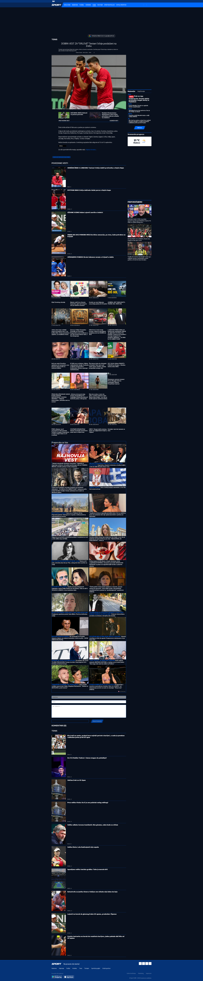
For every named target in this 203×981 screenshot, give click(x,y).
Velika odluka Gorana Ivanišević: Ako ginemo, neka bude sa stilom (92, 825)
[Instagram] (143, 963)
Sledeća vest (114, 120)
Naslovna (67, 5)
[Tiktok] (150, 963)
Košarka (88, 5)
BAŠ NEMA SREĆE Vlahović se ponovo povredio (79, 113)
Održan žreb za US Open (76, 780)
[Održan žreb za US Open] (59, 789)
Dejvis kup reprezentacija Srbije (61, 157)
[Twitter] (146, 963)
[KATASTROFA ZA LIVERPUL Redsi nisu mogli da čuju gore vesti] (139, 230)
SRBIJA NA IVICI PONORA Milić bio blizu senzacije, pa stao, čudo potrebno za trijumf (96, 235)
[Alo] (53, 1)
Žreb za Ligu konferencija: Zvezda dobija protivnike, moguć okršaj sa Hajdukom (139, 99)
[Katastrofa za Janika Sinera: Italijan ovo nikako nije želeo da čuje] (59, 901)
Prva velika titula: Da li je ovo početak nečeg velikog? (87, 802)
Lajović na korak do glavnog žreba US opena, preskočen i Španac (92, 914)
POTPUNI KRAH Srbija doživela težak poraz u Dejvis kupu (89, 190)
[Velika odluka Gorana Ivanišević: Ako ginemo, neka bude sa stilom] (59, 834)
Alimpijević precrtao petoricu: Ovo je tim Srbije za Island (139, 111)
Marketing (141, 973)
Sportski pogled (109, 5)
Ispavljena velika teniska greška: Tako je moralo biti (87, 869)
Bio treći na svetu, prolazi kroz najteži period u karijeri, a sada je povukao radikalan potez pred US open (95, 736)
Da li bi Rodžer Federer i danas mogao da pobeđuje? (87, 758)
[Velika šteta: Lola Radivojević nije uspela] (59, 856)
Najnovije (75, 5)
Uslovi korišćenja (131, 973)
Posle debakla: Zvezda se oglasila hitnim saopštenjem (138, 106)
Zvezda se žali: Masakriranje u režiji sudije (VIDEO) (139, 116)
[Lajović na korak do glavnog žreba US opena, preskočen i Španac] (59, 923)
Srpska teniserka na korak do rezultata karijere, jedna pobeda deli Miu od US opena (95, 937)
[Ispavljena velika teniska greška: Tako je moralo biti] (59, 879)
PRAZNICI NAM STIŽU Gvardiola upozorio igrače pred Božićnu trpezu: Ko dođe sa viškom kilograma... (139, 220)
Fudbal (81, 5)
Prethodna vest (64, 120)
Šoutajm (100, 5)
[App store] (68, 977)
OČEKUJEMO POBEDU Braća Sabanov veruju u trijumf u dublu (90, 257)
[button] (96, 52)
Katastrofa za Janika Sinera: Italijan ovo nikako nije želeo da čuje (92, 892)
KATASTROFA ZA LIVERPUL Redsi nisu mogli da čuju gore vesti (139, 239)
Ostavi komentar (97, 721)
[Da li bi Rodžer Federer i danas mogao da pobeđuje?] (59, 767)
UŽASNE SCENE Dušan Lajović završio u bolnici (85, 212)
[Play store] (57, 977)
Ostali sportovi (121, 5)
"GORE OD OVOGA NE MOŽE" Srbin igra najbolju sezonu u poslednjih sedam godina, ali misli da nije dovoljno (139, 258)
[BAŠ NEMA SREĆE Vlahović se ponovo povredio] (63, 115)
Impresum (148, 973)
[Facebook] (140, 963)
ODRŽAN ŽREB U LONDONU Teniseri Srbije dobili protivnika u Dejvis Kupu (95, 168)
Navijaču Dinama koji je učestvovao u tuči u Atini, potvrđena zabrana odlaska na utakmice (110, 115)
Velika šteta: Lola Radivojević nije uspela (83, 847)
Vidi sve (139, 127)
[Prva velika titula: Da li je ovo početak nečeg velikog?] (59, 812)
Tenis (94, 5)
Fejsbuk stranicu (91, 149)
